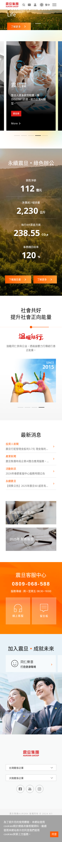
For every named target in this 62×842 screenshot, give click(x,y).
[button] (17, 23)
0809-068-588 (31, 584)
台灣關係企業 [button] (16, 767)
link (31, 380)
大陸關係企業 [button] (16, 778)
